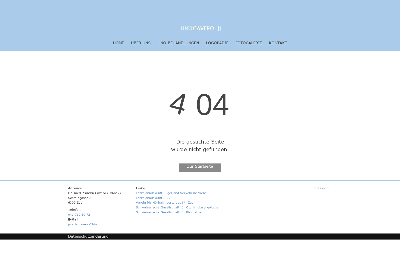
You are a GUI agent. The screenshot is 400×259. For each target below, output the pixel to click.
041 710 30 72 (79, 214)
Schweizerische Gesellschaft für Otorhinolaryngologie (177, 207)
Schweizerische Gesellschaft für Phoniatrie (169, 212)
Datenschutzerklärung (88, 236)
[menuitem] (118, 43)
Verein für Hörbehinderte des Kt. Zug (165, 202)
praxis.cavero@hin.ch (84, 224)
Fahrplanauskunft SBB (153, 198)
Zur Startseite (200, 166)
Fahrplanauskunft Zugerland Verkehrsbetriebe (171, 193)
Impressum (321, 188)
